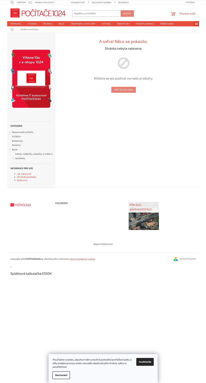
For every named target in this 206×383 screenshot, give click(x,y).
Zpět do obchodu (123, 89)
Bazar (15, 149)
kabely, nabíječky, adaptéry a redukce (34, 154)
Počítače (16, 136)
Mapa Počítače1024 (103, 244)
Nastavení (61, 375)
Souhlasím (145, 362)
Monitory (16, 145)
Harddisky (20, 158)
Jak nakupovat (77, 2)
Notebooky (17, 141)
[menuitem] (16, 23)
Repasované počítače (22, 132)
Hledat (127, 13)
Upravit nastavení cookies (82, 259)
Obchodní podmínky (102, 2)
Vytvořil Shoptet (188, 259)
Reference (123, 2)
